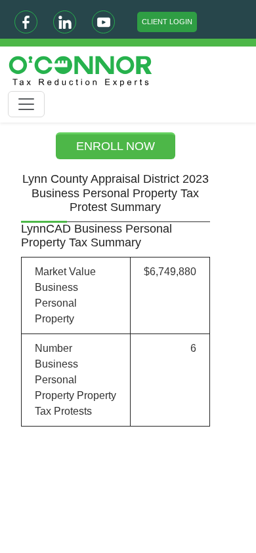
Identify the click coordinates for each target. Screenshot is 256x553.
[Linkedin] (64, 21)
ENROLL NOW (115, 146)
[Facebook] (25, 21)
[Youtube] (103, 21)
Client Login (167, 22)
